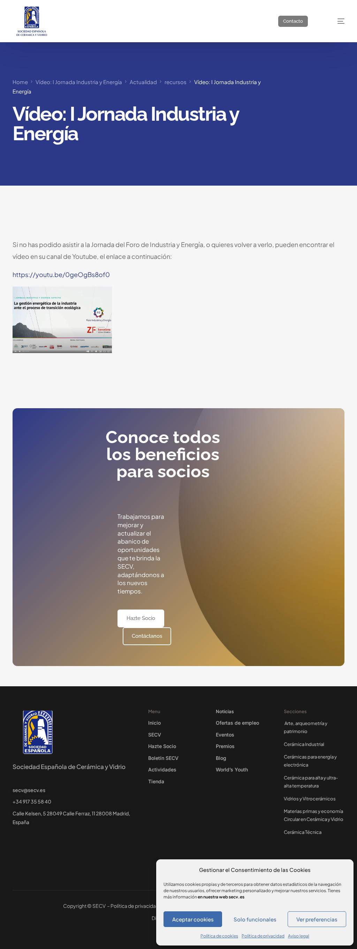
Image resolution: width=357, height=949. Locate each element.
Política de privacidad (263, 936)
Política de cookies (219, 936)
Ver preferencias (316, 919)
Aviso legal (298, 936)
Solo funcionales (255, 919)
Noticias (225, 711)
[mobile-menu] (334, 21)
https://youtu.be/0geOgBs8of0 (61, 274)
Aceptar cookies (193, 919)
